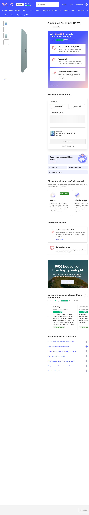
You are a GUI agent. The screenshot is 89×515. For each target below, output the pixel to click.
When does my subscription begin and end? (62, 351)
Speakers (66, 10)
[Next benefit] (85, 203)
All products (20, 15)
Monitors (73, 10)
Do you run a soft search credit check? (60, 366)
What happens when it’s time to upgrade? (61, 361)
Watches (37, 10)
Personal (19, 4)
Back (6, 15)
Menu (5, 10)
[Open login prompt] (87, 4)
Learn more (59, 239)
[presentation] (21, 51)
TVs (60, 10)
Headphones (46, 10)
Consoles (30, 10)
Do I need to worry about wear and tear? (61, 341)
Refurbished (77, 106)
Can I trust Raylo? (53, 371)
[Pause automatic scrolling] (86, 296)
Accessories (81, 10)
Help (71, 4)
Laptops (17, 10)
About (64, 4)
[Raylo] (8, 4)
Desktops (54, 10)
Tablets (24, 10)
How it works (79, 4)
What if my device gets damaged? (59, 346)
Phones (11, 10)
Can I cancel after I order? (56, 356)
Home (12, 15)
